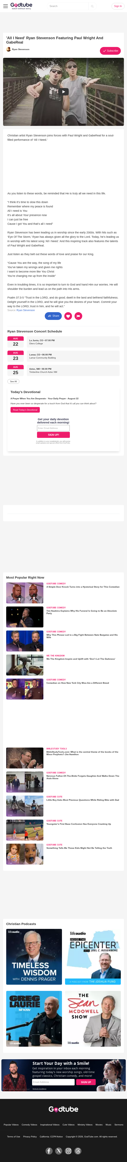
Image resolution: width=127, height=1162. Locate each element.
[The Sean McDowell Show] (93, 1019)
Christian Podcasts (21, 924)
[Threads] (77, 1151)
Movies (99, 1124)
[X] (58, 1151)
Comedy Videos (29, 1124)
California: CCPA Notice (51, 1136)
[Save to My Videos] (68, 316)
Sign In (118, 6)
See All (13, 381)
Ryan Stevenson (26, 310)
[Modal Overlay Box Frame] (53, 431)
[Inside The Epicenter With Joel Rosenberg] (93, 957)
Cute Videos (68, 1124)
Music (108, 1124)
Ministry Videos (85, 1124)
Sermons (118, 1124)
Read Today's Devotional (25, 410)
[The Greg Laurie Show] (34, 1019)
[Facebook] (49, 1151)
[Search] (92, 6)
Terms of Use (13, 1136)
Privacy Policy (30, 1136)
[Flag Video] (78, 316)
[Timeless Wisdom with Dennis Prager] (34, 957)
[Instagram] (68, 1151)
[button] (63, 92)
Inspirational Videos (49, 1124)
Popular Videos (11, 1124)
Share (55, 315)
